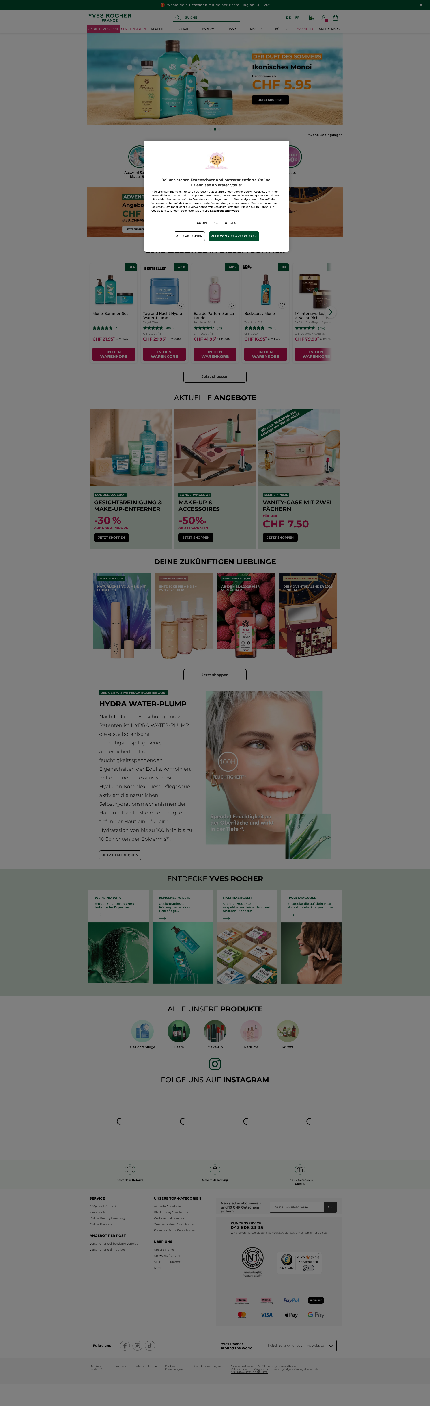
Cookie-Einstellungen (216, 223)
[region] (216, 196)
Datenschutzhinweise (224, 210)
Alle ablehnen (189, 236)
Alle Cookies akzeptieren (234, 236)
